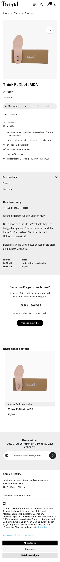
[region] (30, 49)
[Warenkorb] (55, 5)
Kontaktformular (26, 495)
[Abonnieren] (52, 455)
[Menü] (35, 5)
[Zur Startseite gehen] (10, 4)
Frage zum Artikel (30, 323)
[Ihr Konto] (48, 5)
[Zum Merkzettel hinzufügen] (49, 29)
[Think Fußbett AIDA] (30, 49)
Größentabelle (10, 114)
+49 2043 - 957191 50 (30, 305)
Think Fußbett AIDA (20, 409)
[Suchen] (41, 5)
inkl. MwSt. (8, 97)
